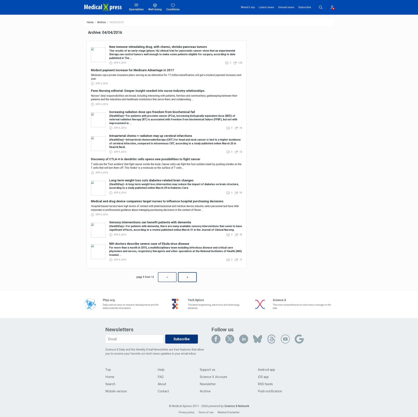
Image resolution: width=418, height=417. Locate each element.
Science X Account (213, 377)
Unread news (286, 7)
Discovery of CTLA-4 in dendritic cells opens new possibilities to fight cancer (145, 159)
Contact (163, 391)
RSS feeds (265, 384)
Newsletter (208, 384)
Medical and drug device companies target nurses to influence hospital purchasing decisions (157, 201)
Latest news (266, 7)
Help (161, 370)
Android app (266, 370)
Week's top (248, 7)
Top (108, 370)
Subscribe (304, 7)
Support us (207, 370)
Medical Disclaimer (228, 412)
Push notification (270, 391)
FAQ (160, 377)
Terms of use (206, 412)
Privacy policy (186, 412)
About (162, 384)
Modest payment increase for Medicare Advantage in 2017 (132, 70)
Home (90, 22)
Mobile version (116, 391)
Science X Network (236, 406)
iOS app (263, 377)
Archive (101, 22)
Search (110, 384)
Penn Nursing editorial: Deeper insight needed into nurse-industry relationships (147, 91)
